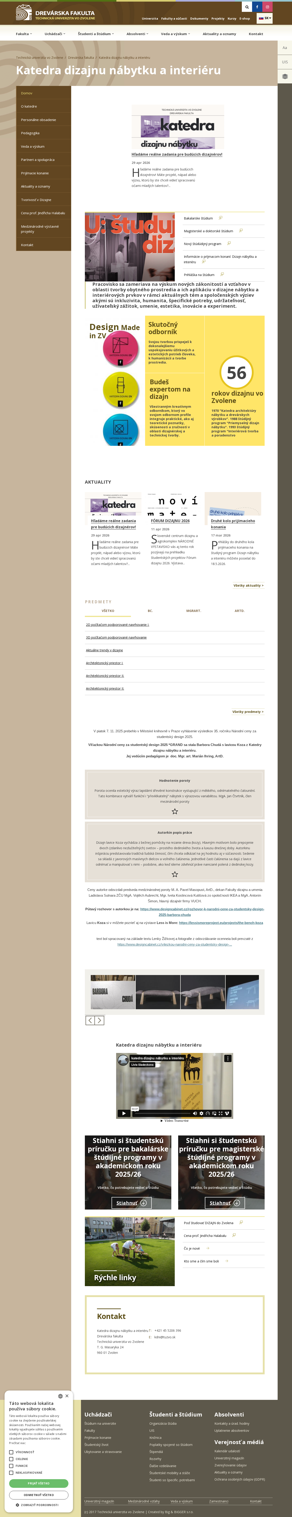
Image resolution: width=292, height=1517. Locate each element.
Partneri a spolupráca (38, 159)
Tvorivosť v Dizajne (36, 199)
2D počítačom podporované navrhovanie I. (117, 624)
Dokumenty (199, 18)
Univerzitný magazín (229, 1458)
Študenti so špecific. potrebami (172, 1480)
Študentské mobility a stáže (169, 1473)
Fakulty (89, 1430)
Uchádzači (54, 33)
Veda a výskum (174, 33)
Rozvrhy (155, 1459)
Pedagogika (30, 133)
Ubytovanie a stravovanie (103, 1452)
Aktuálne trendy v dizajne (104, 650)
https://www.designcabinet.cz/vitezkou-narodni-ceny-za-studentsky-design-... (174, 944)
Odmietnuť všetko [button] (39, 1495)
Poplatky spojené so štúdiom (171, 1444)
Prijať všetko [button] (39, 1483)
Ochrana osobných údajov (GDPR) (239, 1479)
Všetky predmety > (248, 711)
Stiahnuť (127, 1203)
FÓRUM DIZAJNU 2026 (170, 520)
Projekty (217, 18)
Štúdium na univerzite (100, 1423)
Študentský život (96, 1444)
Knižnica (155, 1437)
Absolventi (136, 33)
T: (150, 1330)
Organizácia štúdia (163, 1423)
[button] (11, 1452)
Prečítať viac (17, 1443)
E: (150, 1337)
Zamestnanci (218, 1501)
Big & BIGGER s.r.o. (179, 1512)
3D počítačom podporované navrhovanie (116, 637)
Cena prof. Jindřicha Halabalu (43, 213)
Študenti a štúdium (95, 33)
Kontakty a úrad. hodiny (231, 1423)
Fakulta (23, 33)
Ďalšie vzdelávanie (162, 1466)
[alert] (39, 1451)
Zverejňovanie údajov (230, 1465)
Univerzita (150, 18)
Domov (26, 93)
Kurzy (232, 18)
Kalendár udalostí (227, 1451)
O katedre (29, 106)
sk (267, 18)
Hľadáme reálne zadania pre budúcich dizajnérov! (177, 154)
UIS (285, 61)
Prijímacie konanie (35, 173)
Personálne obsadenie (38, 119)
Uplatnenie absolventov (231, 1430)
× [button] (66, 1396)
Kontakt (256, 33)
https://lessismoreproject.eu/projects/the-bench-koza (221, 923)
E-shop (245, 18)
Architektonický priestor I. (104, 663)
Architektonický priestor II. (105, 675)
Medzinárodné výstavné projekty (40, 229)
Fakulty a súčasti (174, 18)
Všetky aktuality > (249, 585)
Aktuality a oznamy (219, 33)
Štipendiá (156, 1452)
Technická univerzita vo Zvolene (39, 57)
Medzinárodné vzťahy (144, 1501)
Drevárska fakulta (81, 57)
